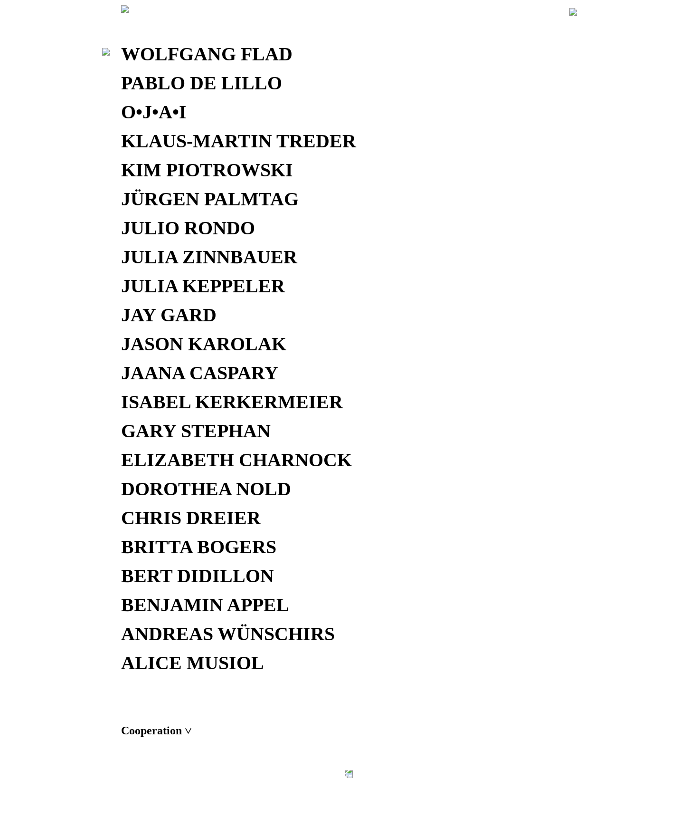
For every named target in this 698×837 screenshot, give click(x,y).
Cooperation (156, 730)
